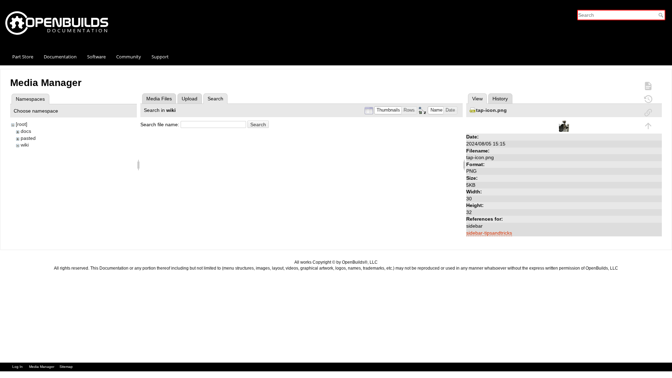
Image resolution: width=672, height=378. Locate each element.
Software (96, 57)
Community (128, 57)
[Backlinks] (648, 112)
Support (160, 57)
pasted (28, 138)
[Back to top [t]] (648, 125)
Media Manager (41, 367)
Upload (189, 98)
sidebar (474, 226)
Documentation (60, 57)
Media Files (159, 98)
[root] (21, 124)
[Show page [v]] (648, 85)
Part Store (22, 57)
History (500, 98)
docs (26, 131)
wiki (25, 145)
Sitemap (66, 367)
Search (661, 15)
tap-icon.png (491, 110)
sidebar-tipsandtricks (489, 233)
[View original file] (564, 126)
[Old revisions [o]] (648, 99)
